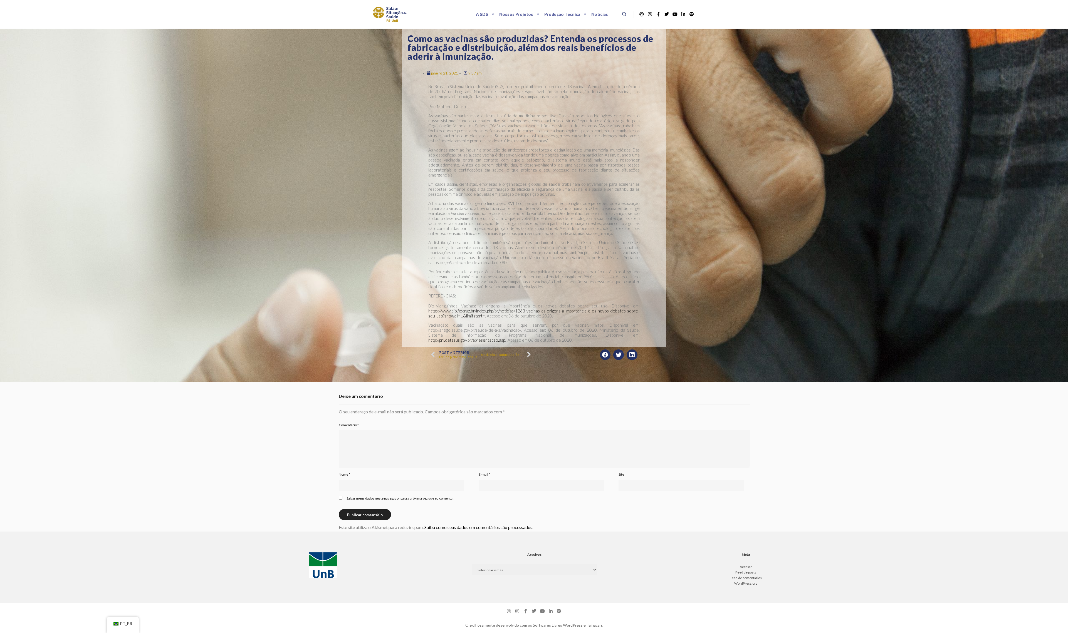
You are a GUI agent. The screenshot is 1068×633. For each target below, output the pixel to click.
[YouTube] (675, 14)
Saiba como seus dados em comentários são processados (478, 527)
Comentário (349, 425)
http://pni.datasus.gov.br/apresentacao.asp (466, 339)
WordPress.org (745, 583)
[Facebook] (658, 14)
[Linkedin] (683, 14)
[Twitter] (666, 14)
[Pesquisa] (624, 14)
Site (621, 474)
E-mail (484, 474)
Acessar (746, 567)
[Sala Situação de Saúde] (390, 14)
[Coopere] (641, 14)
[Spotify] (691, 14)
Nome (344, 474)
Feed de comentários (746, 578)
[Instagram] (650, 14)
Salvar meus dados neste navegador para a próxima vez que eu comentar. (400, 498)
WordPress (573, 625)
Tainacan (594, 625)
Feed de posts (745, 572)
